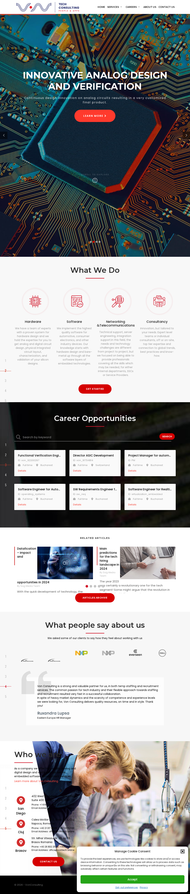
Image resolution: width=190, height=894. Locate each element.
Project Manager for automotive (150, 455)
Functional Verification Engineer (40, 455)
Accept (132, 879)
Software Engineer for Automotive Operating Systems (40, 489)
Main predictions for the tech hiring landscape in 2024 (109, 558)
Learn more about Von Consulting (36, 781)
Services (115, 7)
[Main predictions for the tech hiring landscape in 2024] (148, 563)
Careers (133, 7)
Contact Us (166, 7)
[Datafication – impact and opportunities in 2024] (65, 563)
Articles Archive (95, 597)
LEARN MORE (93, 116)
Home (101, 7)
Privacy (144, 887)
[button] (182, 851)
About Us (149, 7)
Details (22, 470)
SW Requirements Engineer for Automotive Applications (95, 489)
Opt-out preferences (126, 887)
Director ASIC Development (93, 455)
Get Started (95, 388)
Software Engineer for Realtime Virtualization (150, 489)
